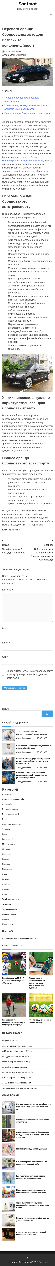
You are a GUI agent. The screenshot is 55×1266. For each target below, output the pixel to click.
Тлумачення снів (9, 909)
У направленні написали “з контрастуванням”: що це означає (31, 732)
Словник (6, 889)
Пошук (5, 708)
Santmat (27, 4)
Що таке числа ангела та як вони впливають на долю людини (30, 1177)
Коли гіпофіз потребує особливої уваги (19, 939)
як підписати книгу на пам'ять (16, 1056)
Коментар (8, 589)
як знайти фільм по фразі (14, 1067)
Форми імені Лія (10, 1040)
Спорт (4, 894)
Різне (17, 529)
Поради (5, 859)
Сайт (5, 656)
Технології (6, 904)
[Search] (50, 14)
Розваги (5, 879)
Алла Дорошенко (23, 738)
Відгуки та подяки (10, 809)
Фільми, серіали (9, 914)
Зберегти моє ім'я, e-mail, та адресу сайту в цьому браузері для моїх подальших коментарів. (30, 674)
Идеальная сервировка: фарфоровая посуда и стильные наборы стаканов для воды (32, 1134)
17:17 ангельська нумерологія (16, 1082)
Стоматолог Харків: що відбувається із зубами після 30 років (33, 747)
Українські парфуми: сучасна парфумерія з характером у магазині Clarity (32, 1205)
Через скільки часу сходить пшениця (19, 1088)
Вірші (4, 819)
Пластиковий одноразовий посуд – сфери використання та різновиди (31, 1191)
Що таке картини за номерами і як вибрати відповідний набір (31, 1163)
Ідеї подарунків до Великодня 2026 (31, 1149)
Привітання (7, 869)
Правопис (6, 864)
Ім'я (5, 628)
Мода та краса (8, 844)
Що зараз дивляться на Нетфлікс (17, 1072)
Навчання (6, 854)
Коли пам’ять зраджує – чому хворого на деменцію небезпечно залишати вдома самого (33, 761)
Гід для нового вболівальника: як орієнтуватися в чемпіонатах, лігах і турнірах (37, 983)
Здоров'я (6, 829)
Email (6, 642)
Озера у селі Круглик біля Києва (17, 1046)
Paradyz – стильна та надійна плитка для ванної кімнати (32, 1219)
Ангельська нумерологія (13, 799)
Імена (4, 834)
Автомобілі (7, 794)
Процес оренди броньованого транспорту (27, 113)
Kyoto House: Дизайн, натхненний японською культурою (31, 1233)
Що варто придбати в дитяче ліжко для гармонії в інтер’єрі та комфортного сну (33, 1106)
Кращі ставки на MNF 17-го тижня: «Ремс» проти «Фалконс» (13, 980)
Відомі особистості (10, 814)
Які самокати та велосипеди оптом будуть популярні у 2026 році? (13, 1022)
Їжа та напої (7, 839)
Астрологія (7, 804)
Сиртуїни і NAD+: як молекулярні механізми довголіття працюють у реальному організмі (31, 775)
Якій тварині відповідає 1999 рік (17, 1051)
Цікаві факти (7, 924)
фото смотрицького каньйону (16, 1061)
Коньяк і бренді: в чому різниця (17, 1077)
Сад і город (7, 884)
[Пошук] (47, 714)
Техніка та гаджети (10, 899)
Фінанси (5, 919)
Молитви (6, 849)
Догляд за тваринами (11, 824)
